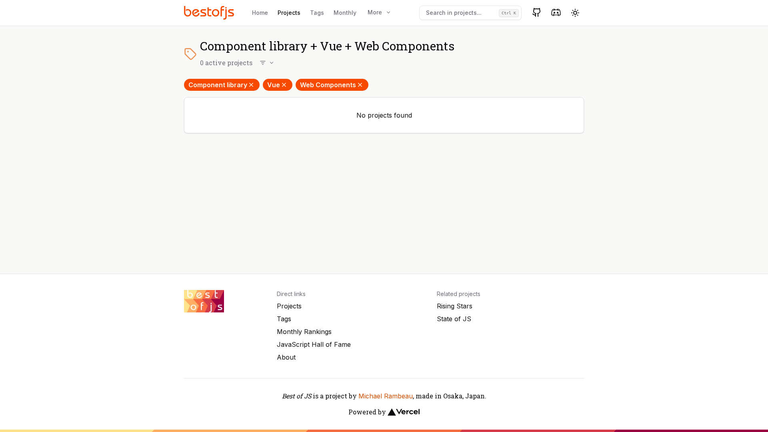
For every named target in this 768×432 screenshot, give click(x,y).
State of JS (454, 319)
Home (260, 12)
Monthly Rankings (304, 332)
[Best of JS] (210, 12)
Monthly (345, 12)
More (375, 12)
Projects (289, 12)
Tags (317, 12)
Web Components (328, 85)
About (286, 357)
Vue (273, 85)
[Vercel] (404, 412)
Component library (217, 85)
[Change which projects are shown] (267, 62)
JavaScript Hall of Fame (314, 344)
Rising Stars (454, 306)
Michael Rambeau (385, 396)
